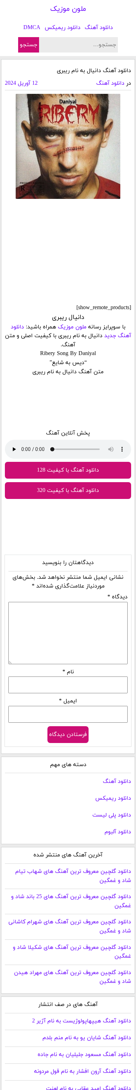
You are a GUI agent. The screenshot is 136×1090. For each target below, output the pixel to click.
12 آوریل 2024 (21, 83)
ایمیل (68, 701)
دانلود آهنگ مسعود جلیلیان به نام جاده (84, 1054)
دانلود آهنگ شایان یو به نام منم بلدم (87, 1038)
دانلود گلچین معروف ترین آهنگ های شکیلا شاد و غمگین (72, 952)
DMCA (31, 28)
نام (68, 672)
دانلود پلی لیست (111, 815)
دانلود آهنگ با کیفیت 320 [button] (68, 490)
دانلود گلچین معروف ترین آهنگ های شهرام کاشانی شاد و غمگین (69, 926)
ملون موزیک (68, 9)
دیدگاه (117, 597)
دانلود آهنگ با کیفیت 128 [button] (68, 470)
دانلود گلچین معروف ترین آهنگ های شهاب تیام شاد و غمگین (73, 876)
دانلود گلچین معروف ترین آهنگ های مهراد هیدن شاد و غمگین (72, 977)
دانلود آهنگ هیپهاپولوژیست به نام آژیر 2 (81, 1021)
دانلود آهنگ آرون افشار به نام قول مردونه (82, 1071)
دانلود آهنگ (99, 28)
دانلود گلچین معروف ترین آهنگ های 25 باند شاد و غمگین (71, 901)
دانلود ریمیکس (63, 28)
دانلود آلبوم (118, 832)
